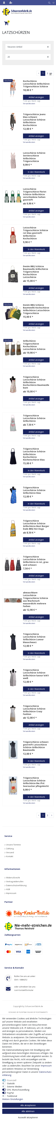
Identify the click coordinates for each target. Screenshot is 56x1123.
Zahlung (10, 848)
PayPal (10, 1092)
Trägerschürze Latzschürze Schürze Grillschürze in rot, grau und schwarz (35, 560)
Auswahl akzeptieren (28, 1117)
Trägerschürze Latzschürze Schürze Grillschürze (34, 418)
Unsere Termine (13, 844)
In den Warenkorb (36, 171)
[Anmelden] (4, 2)
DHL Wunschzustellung (18, 1089)
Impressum (11, 893)
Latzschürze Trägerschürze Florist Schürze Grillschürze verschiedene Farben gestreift (34, 194)
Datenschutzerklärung (16, 885)
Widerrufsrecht (13, 877)
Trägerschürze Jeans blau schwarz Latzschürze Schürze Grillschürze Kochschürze (34, 120)
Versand (10, 852)
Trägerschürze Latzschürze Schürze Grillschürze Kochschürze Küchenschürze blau (34, 454)
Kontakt (9, 856)
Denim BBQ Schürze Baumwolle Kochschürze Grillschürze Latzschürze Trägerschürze (36, 309)
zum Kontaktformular (23, 990)
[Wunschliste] (53, 2)
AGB (8, 889)
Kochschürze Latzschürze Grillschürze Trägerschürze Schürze (36, 84)
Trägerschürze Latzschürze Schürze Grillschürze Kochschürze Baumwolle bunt (36, 382)
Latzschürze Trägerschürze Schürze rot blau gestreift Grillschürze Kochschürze (35, 233)
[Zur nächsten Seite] (52, 815)
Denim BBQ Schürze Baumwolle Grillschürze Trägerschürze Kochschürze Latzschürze (35, 272)
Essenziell (11, 1080)
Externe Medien (14, 1086)
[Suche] (48, 2)
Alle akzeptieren (28, 1105)
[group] (13, 122)
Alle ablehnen (28, 1111)
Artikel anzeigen (36, 97)
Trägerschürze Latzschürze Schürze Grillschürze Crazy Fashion (34, 710)
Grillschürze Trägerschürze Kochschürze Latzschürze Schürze (34, 345)
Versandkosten (29, 103)
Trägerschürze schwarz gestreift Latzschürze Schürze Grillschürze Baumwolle (36, 746)
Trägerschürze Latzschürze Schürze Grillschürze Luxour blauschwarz (34, 638)
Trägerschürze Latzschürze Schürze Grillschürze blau (34, 490)
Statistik (11, 1083)
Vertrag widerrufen (14, 881)
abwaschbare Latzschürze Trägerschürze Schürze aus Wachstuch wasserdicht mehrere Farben (35, 599)
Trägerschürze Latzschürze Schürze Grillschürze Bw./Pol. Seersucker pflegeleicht (36, 782)
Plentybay (23, 1012)
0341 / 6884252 (20, 979)
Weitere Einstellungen (12, 1099)
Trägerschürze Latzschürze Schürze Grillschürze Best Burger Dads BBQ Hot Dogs (36, 524)
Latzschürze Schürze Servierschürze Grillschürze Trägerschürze (34, 157)
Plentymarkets (41, 1012)
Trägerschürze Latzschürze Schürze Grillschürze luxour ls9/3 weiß (36, 674)
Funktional (12, 1096)
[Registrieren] (11, 2)
